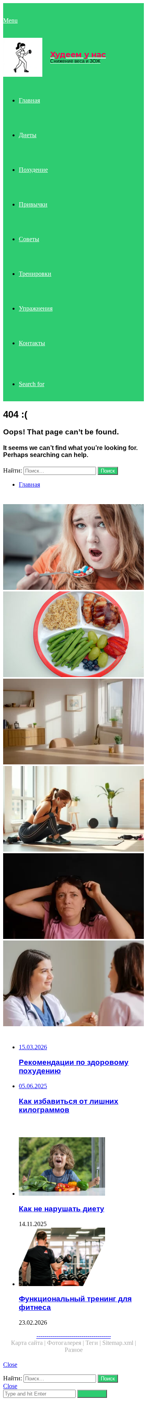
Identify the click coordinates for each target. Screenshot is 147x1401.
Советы (29, 239)
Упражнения (36, 308)
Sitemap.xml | (119, 1342)
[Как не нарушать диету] (81, 1167)
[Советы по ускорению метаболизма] (73, 984)
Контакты (32, 343)
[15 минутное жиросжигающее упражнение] (73, 809)
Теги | (93, 1342)
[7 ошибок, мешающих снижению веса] (73, 547)
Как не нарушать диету (61, 1209)
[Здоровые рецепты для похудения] (73, 635)
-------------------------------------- (73, 1335)
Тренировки (35, 273)
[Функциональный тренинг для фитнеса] (81, 1258)
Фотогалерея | (66, 1342)
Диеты (27, 135)
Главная (29, 100)
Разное (74, 1349)
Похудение (33, 169)
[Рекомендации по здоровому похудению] (73, 896)
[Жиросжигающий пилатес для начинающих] (73, 722)
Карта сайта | (29, 1342)
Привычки (33, 204)
